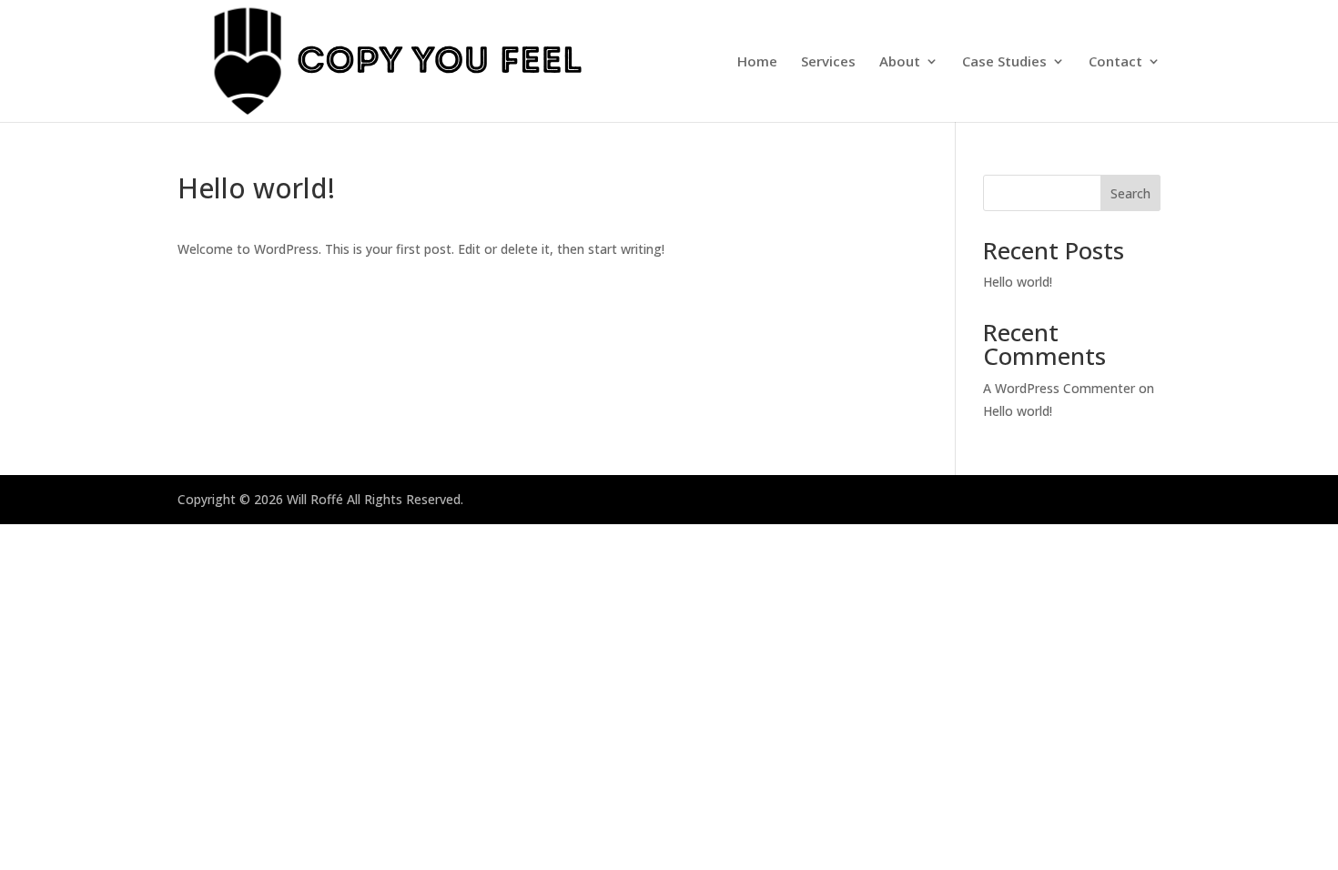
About (899, 62)
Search (1130, 193)
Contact (1115, 62)
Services (828, 62)
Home (757, 62)
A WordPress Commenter (1059, 388)
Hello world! (1017, 281)
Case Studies (1004, 62)
